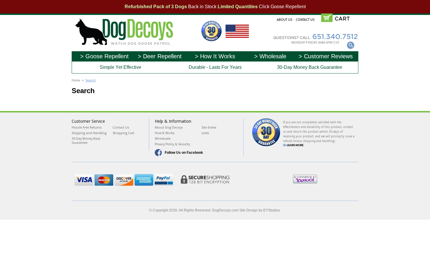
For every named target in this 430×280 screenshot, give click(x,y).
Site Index (209, 127)
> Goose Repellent (104, 56)
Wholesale (163, 139)
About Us (284, 20)
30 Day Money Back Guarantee (86, 141)
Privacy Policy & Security (172, 144)
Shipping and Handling (89, 133)
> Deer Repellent (160, 56)
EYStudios (271, 210)
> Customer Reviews (326, 56)
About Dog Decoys (169, 127)
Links (205, 133)
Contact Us (305, 20)
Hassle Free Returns (87, 127)
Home (76, 80)
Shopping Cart (123, 133)
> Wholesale (270, 56)
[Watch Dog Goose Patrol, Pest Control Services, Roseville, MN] (339, 181)
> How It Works (215, 56)
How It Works (165, 133)
